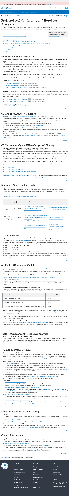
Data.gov (35, 467)
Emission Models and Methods (10, 38)
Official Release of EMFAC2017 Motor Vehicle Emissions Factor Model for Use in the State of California (34, 227)
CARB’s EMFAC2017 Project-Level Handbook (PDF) (16, 101)
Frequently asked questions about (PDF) (24, 422)
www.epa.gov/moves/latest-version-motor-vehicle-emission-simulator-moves (58, 209)
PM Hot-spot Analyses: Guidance (10, 32)
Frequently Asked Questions (9, 49)
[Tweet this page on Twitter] (64, 16)
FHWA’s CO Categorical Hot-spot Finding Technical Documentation (20, 171)
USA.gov (35, 485)
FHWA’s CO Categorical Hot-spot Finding (14, 169)
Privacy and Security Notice (21, 487)
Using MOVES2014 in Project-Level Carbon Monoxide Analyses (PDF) (19, 116)
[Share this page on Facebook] (61, 16)
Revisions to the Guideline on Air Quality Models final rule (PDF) (51, 312)
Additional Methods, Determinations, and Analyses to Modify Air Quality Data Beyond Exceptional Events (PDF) (29, 277)
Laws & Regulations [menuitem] (23, 12)
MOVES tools (42, 342)
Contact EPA (56, 467)
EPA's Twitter (57, 483)
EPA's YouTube (60, 483)
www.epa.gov (35, 3)
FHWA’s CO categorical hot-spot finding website (16, 175)
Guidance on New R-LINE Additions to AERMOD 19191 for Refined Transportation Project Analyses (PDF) (27, 268)
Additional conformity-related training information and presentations (19, 404)
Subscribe (35, 482)
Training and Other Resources (10, 47)
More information (48, 4)
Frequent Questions (58, 474)
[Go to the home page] (4, 8)
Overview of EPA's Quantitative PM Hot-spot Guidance (17, 400)
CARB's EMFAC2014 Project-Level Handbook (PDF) (16, 99)
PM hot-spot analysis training (38, 358)
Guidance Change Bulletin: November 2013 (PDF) (16, 106)
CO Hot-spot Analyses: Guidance (10, 34)
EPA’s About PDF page (54, 36)
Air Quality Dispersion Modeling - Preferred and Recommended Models (33, 322)
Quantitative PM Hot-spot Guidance (35, 291)
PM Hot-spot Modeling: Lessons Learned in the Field (17, 394)
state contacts (34, 450)
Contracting (17, 474)
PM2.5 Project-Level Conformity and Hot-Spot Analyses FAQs (26, 427)
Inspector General (38, 469)
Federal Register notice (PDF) (28, 135)
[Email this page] (67, 16)
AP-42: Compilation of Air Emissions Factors (19, 240)
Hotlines (55, 469)
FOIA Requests (56, 472)
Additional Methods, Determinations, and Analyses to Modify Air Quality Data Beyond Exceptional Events (29, 43)
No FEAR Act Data (18, 482)
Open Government (38, 477)
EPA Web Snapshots (19, 480)
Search (66, 8)
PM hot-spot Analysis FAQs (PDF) (12, 419)
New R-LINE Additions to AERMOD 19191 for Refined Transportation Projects (22, 387)
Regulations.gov (37, 480)
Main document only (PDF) (11, 83)
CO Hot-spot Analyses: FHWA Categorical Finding (14, 36)
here (52, 365)
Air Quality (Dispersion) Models (10, 40)
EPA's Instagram (66, 483)
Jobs (34, 472)
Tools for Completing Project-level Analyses (13, 45)
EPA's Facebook (53, 483)
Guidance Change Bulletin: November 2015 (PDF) (16, 87)
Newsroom (36, 474)
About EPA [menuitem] (34, 12)
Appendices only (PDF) (10, 85)
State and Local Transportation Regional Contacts (16, 443)
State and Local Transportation (18, 15)
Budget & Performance (20, 472)
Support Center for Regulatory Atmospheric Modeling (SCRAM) (41, 376)
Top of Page (65, 108)
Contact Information (8, 51)
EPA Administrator (19, 469)
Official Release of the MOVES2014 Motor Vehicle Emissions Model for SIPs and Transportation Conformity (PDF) (35, 217)
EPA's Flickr (63, 483)
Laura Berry (10, 80)
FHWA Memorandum (9, 167)
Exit (30, 99)
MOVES (11, 363)
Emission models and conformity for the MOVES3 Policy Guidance (20, 196)
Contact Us (51, 15)
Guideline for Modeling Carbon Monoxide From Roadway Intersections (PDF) (21, 128)
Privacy (16, 485)
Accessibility (17, 467)
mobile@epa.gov (39, 125)
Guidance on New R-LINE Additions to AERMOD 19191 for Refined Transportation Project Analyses (27, 41)
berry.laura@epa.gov (39, 177)
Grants (16, 477)
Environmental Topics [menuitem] (9, 12)
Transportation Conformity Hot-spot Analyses (15, 382)
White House (36, 487)
